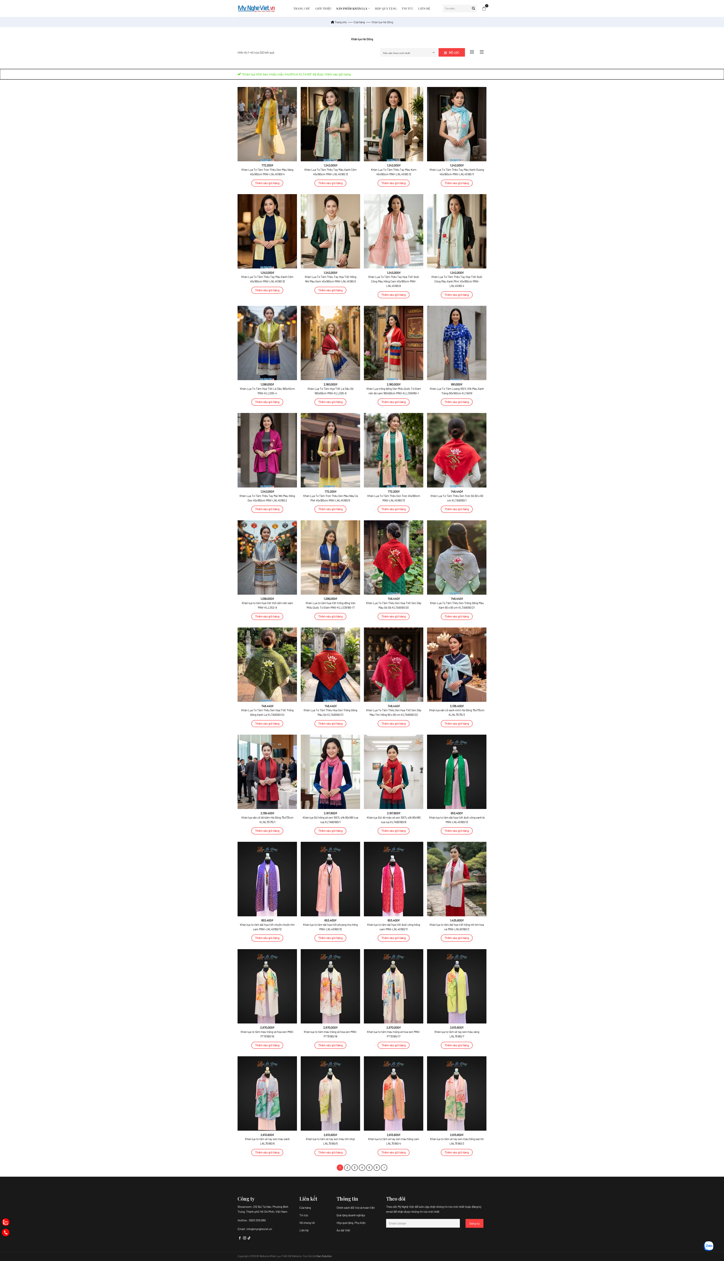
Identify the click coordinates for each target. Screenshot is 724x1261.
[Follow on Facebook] (239, 1238)
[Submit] (473, 8)
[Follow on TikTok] (249, 1238)
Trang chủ (301, 8)
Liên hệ (424, 8)
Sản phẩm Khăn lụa (351, 8)
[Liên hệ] (5, 1222)
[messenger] (5, 1232)
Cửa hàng (359, 22)
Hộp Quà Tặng (386, 8)
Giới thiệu (323, 8)
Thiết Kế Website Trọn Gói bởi (299, 1256)
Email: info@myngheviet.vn (255, 1229)
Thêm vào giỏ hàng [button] (267, 183)
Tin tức (407, 8)
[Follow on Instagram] (244, 1238)
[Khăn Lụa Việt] (256, 8)
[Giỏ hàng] (484, 8)
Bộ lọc (453, 52)
